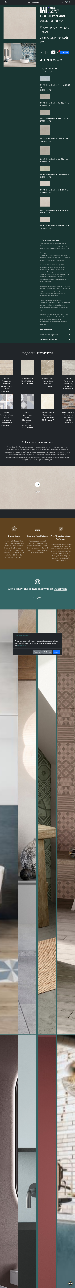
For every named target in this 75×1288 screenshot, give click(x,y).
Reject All (37, 652)
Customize (47, 652)
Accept (56, 652)
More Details (21, 646)
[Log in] (70, 2)
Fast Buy (65, 52)
